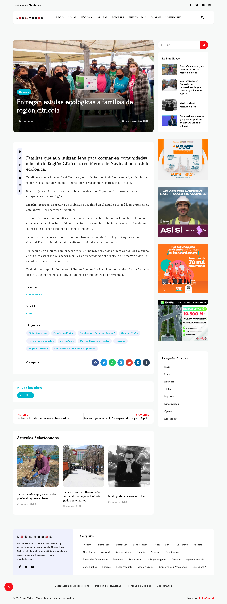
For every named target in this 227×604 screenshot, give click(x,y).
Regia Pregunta (124, 567)
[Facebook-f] (190, 5)
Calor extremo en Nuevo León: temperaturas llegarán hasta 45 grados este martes (81, 496)
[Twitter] (197, 5)
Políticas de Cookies (139, 586)
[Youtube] (203, 5)
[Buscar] (204, 45)
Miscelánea (89, 552)
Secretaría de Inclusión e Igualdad (74, 348)
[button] (202, 17)
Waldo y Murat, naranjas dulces (127, 496)
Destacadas (104, 544)
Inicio (60, 17)
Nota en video (123, 552)
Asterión (155, 552)
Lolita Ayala (67, 341)
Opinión (156, 17)
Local (72, 17)
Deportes (118, 17)
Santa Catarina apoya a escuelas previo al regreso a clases (192, 69)
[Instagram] (209, 5)
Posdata (198, 544)
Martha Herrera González (94, 341)
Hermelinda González (41, 341)
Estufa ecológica (63, 333)
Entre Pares (135, 559)
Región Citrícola (38, 348)
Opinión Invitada (195, 559)
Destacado (122, 544)
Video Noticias (146, 567)
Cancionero (172, 552)
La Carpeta (183, 544)
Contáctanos (164, 586)
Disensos (119, 559)
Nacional (87, 17)
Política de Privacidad (108, 586)
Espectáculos (137, 17)
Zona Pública (90, 567)
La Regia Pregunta (156, 559)
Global (102, 17)
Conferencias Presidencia (173, 567)
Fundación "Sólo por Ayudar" (97, 333)
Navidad (120, 341)
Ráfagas (24, 92)
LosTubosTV (173, 17)
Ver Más (26, 395)
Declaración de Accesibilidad (72, 586)
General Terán (129, 333)
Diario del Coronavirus (95, 559)
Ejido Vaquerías (38, 333)
